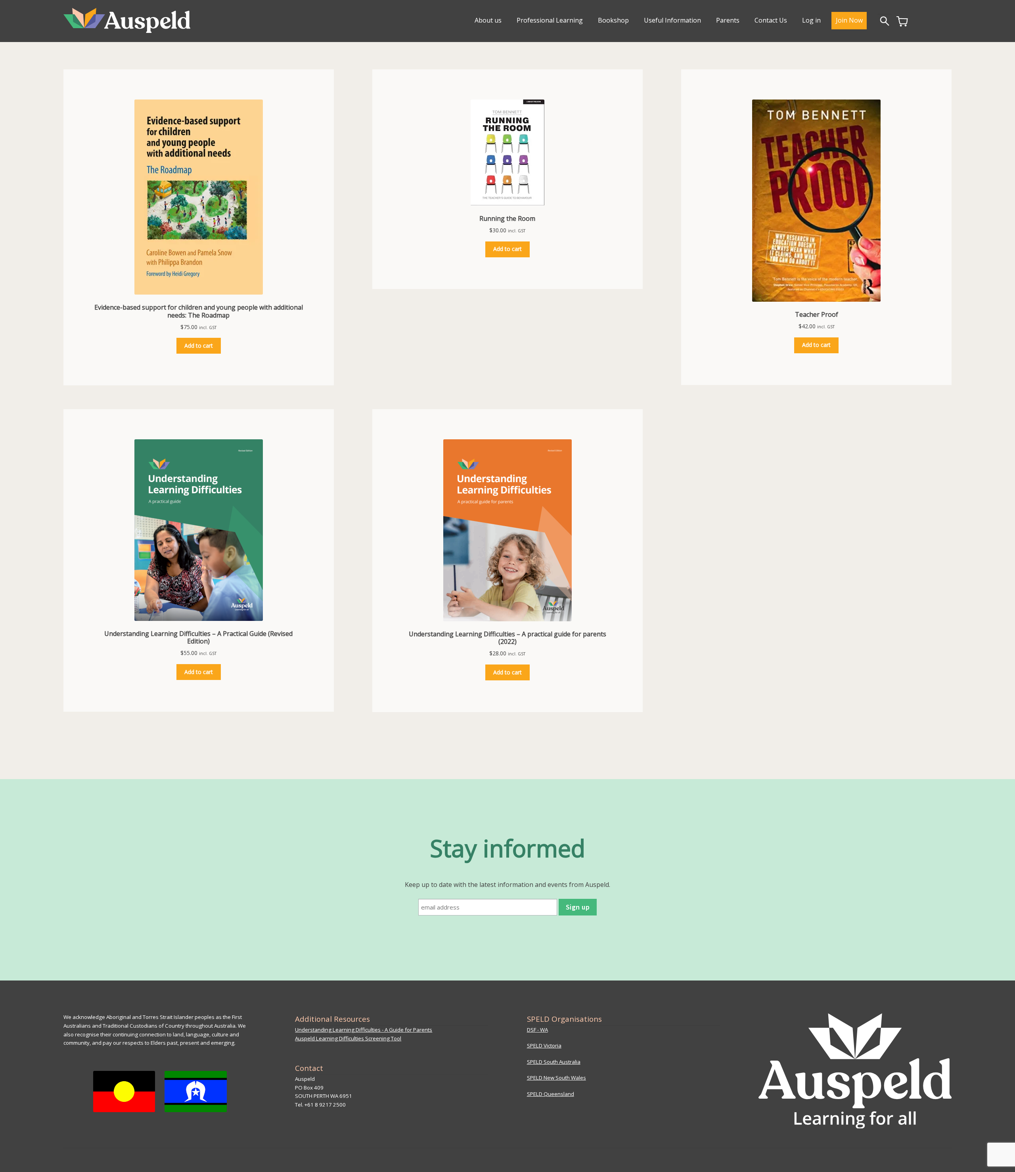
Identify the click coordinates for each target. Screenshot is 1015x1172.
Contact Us (771, 20)
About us (488, 20)
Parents (727, 20)
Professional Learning (550, 20)
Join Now (849, 20)
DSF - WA (537, 1029)
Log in (811, 20)
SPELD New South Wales (556, 1077)
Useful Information (672, 20)
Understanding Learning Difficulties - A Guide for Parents (363, 1029)
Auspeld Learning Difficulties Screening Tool (348, 1038)
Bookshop (613, 20)
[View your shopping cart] (902, 24)
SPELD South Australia (553, 1061)
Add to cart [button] (198, 345)
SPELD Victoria (544, 1045)
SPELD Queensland (550, 1093)
